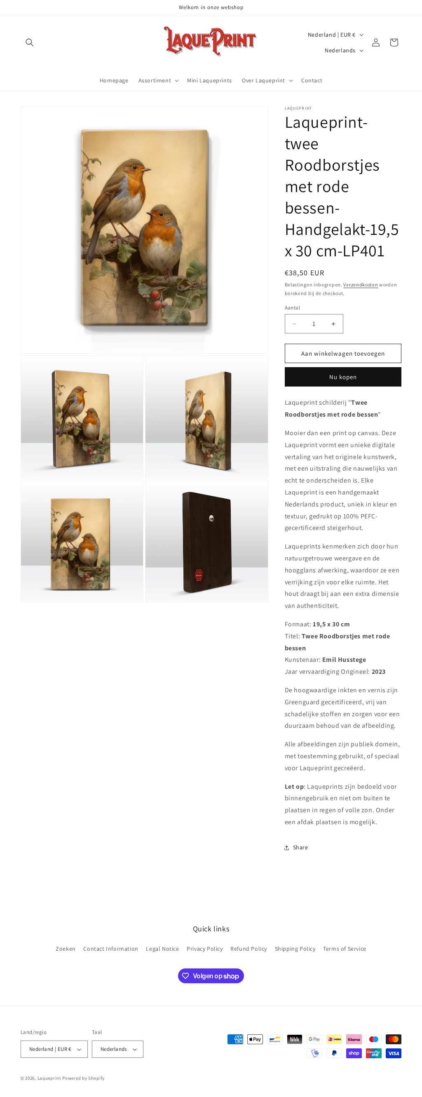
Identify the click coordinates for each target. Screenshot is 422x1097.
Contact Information (110, 948)
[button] (30, 42)
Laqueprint (49, 1078)
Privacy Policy (205, 948)
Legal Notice (162, 948)
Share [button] (300, 847)
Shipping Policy (295, 948)
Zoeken (66, 948)
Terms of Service (344, 948)
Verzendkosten (360, 284)
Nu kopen (343, 377)
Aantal (292, 307)
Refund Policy (248, 948)
